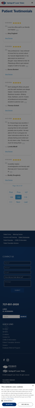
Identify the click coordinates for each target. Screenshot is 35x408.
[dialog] (17, 396)
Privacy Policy (10, 399)
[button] (17, 401)
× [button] (33, 385)
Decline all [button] (25, 404)
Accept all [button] (9, 404)
